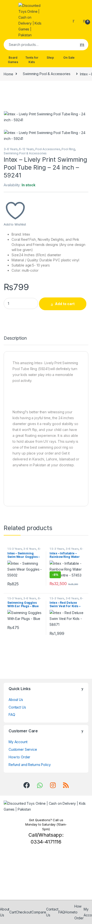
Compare (38, 912)
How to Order (19, 757)
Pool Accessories (47, 149)
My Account (18, 742)
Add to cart (65, 304)
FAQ (12, 714)
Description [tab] (15, 338)
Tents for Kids (31, 60)
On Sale (68, 57)
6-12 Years (26, 149)
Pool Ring (68, 149)
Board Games (13, 60)
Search (82, 44)
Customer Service (23, 749)
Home (8, 74)
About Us (16, 699)
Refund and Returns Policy (30, 765)
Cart (12, 912)
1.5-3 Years (14, 548)
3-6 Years (11, 149)
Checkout (23, 912)
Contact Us (17, 707)
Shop (50, 57)
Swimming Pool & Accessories (46, 74)
